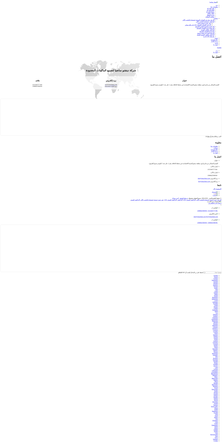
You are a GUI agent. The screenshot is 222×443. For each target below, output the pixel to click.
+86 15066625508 (202, 211)
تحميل (216, 38)
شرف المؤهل (210, 15)
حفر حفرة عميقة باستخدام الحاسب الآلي (152, 200)
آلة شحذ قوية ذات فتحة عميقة (205, 33)
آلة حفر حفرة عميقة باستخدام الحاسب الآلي (208, 200)
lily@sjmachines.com (204, 181)
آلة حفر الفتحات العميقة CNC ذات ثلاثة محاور (198, 25)
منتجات (216, 18)
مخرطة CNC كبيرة (208, 36)
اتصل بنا (215, 44)
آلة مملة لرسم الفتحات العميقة (205, 28)
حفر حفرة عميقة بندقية (204, 23)
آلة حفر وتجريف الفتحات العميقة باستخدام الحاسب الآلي (198, 20)
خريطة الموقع (184, 198)
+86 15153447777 (213, 211)
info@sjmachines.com (204, 178)
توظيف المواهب (209, 16)
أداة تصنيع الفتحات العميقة (206, 31)
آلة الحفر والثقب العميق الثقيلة (205, 35)
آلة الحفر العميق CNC (189, 200)
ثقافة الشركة (210, 10)
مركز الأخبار (214, 41)
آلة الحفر (179, 200)
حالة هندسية (214, 40)
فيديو (216, 43)
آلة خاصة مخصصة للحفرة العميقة (204, 26)
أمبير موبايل (175, 198)
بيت (217, 5)
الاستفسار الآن (217, 189)
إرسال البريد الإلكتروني (214, 203)
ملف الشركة (210, 8)
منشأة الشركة (210, 12)
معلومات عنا (214, 7)
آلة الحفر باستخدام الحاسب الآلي (205, 21)
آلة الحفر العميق (135, 200)
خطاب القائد (210, 13)
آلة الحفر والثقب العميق (207, 30)
